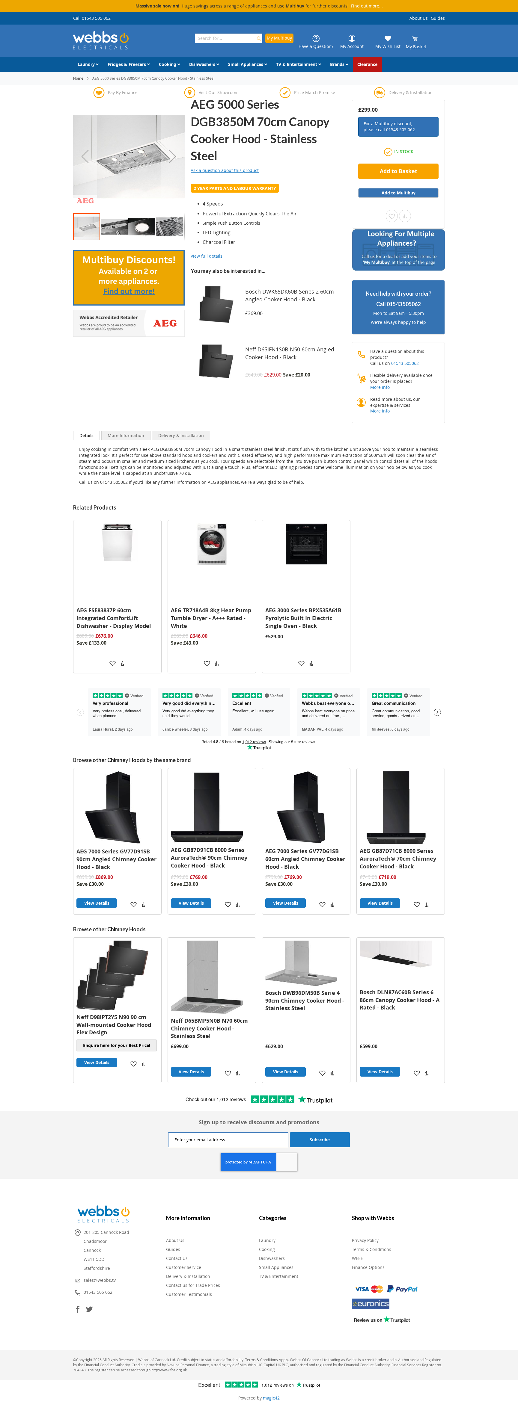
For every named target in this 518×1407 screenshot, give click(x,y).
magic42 (271, 1398)
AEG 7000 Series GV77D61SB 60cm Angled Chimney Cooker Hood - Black (305, 858)
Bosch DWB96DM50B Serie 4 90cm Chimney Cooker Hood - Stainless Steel (304, 1000)
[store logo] (101, 40)
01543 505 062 (400, 129)
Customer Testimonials (189, 1294)
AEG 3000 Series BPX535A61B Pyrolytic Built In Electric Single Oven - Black (303, 618)
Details (86, 435)
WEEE (357, 1258)
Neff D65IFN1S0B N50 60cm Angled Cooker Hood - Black (289, 353)
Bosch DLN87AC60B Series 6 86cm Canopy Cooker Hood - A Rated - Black (399, 1000)
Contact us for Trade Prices (193, 1285)
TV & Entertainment (278, 1276)
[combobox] (228, 38)
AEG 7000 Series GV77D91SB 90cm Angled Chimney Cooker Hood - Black (116, 859)
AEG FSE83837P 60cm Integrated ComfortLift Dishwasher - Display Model (113, 618)
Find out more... (367, 6)
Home (78, 78)
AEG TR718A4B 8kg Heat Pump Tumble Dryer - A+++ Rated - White (211, 618)
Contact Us (177, 1258)
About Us (418, 18)
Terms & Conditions (371, 1249)
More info (380, 387)
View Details (96, 903)
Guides (438, 18)
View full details (206, 256)
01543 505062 (404, 304)
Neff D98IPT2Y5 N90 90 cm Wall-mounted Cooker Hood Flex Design (113, 1024)
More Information (126, 435)
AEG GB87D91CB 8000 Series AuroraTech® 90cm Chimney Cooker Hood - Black (209, 857)
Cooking (267, 1249)
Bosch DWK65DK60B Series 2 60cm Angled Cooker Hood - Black (289, 295)
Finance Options (368, 1267)
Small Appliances (276, 1267)
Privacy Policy (365, 1240)
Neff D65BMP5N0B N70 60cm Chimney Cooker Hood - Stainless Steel (209, 1028)
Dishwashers (272, 1258)
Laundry (267, 1240)
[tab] (86, 435)
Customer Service (183, 1267)
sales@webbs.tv (100, 1280)
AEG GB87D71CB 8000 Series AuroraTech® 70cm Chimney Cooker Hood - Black (398, 858)
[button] (85, 156)
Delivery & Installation (181, 435)
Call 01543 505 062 (92, 18)
